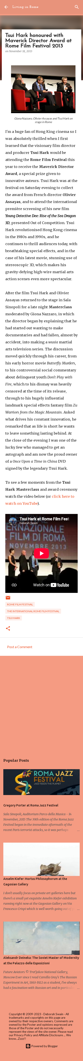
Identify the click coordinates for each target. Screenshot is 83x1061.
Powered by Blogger (44, 1046)
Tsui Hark (13, 618)
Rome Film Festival (20, 604)
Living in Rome (25, 7)
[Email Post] (8, 599)
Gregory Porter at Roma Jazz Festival (30, 805)
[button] (8, 629)
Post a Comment (19, 647)
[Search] (76, 7)
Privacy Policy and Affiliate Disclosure (38, 1035)
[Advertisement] (41, 703)
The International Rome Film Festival (33, 611)
